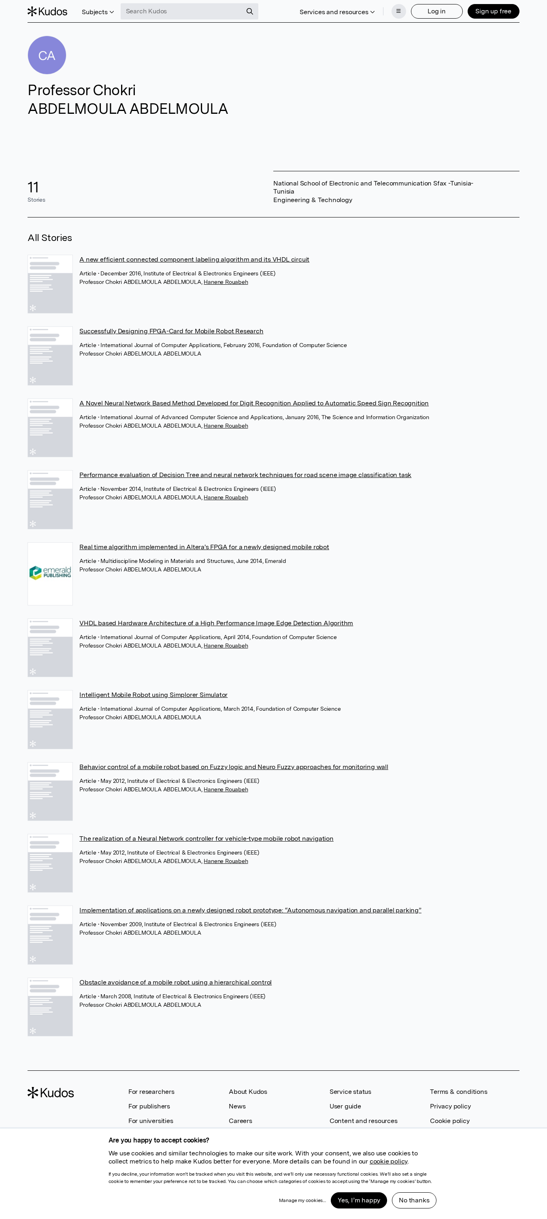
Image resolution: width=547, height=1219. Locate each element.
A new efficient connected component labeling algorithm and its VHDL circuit (194, 259)
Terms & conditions (458, 1091)
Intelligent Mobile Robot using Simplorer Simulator (153, 695)
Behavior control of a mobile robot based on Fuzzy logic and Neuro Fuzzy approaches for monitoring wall (233, 767)
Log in (437, 11)
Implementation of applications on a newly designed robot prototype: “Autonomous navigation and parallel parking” (250, 910)
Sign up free (493, 11)
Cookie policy (449, 1121)
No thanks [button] (414, 1200)
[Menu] (399, 11)
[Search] (250, 11)
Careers (240, 1121)
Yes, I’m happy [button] (359, 1200)
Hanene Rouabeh (226, 282)
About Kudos (248, 1091)
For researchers (151, 1091)
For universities (150, 1121)
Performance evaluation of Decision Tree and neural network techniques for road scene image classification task (245, 475)
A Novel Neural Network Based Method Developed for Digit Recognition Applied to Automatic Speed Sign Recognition (254, 403)
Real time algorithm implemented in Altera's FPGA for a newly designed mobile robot (204, 547)
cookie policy (388, 1161)
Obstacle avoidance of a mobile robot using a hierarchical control (175, 982)
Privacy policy (450, 1106)
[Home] (47, 11)
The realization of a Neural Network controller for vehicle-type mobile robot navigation (206, 838)
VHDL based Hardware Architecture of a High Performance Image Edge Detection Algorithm (216, 623)
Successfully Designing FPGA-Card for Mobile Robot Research (171, 331)
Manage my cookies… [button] (302, 1200)
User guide (345, 1106)
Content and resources (364, 1121)
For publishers (149, 1106)
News (237, 1106)
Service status (350, 1091)
